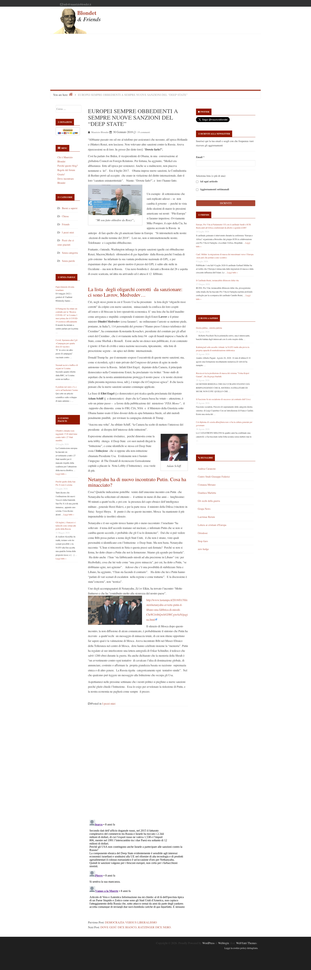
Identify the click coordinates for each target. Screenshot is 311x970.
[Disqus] (138, 765)
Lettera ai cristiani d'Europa (212, 525)
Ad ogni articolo (208, 181)
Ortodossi (203, 533)
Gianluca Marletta (207, 492)
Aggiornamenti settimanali (214, 189)
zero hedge (203, 549)
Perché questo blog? (67, 165)
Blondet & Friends (89, 16)
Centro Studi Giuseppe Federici (214, 476)
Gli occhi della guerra (209, 501)
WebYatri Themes (246, 943)
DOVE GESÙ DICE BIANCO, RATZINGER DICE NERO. (136, 927)
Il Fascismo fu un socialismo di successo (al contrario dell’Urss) (223, 399)
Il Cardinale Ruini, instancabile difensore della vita (217, 280)
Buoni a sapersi (69, 208)
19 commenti (143, 132)
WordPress (208, 943)
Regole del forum (66, 170)
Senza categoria (70, 252)
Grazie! (61, 174)
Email (200, 157)
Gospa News (204, 508)
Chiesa (65, 216)
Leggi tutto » (61, 473)
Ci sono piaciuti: (63, 420)
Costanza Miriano (207, 484)
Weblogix (223, 943)
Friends (65, 224)
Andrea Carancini (207, 468)
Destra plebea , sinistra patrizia (209, 327)
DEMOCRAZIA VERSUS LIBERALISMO (131, 922)
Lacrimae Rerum (206, 517)
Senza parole (68, 261)
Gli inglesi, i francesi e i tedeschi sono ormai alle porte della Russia (66, 525)
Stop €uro (203, 541)
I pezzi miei (68, 232)
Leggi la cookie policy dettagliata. (241, 948)
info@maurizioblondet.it (77, 4)
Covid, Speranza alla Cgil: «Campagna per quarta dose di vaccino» (67, 343)
